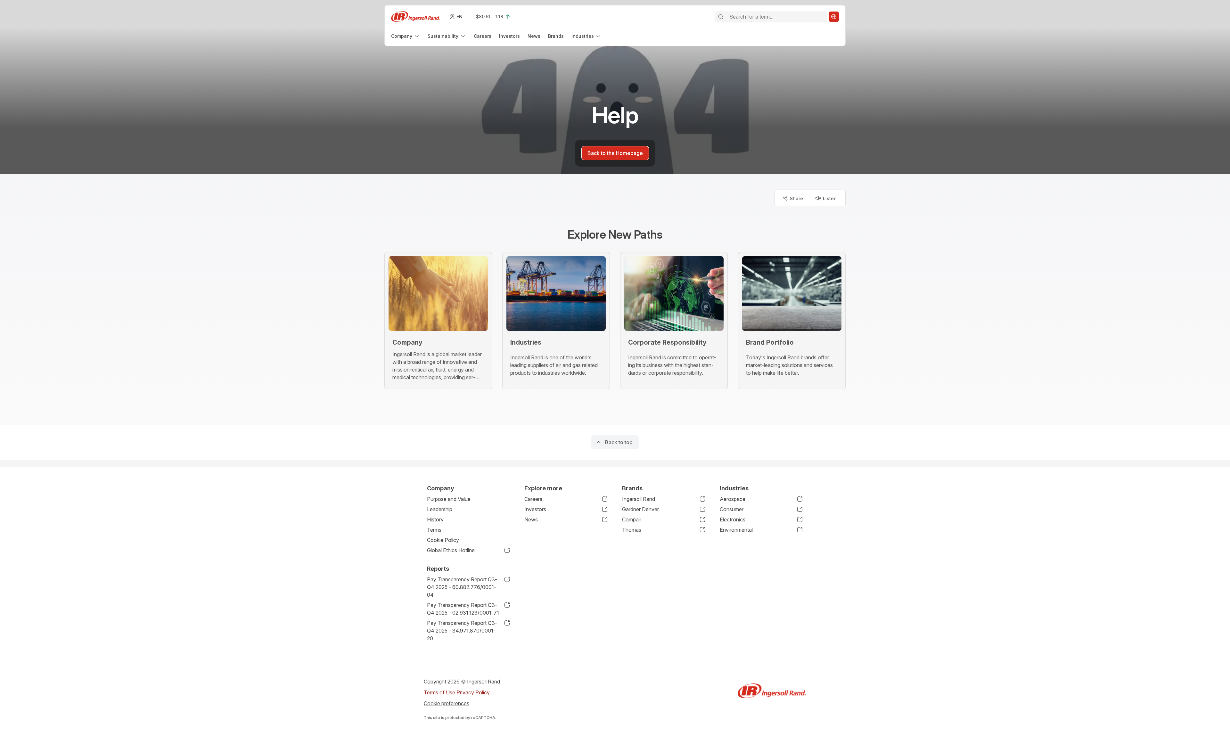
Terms (434, 530)
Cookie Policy (443, 540)
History (435, 519)
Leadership (439, 509)
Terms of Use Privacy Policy (457, 692)
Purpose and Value (449, 499)
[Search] (720, 16)
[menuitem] (405, 36)
